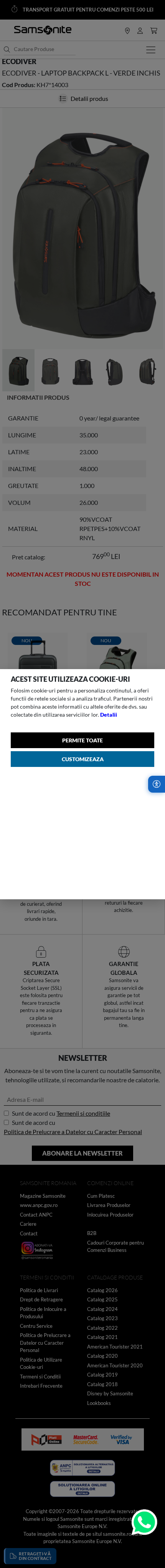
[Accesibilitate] (156, 784)
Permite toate (82, 740)
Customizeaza (83, 759)
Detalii (108, 714)
